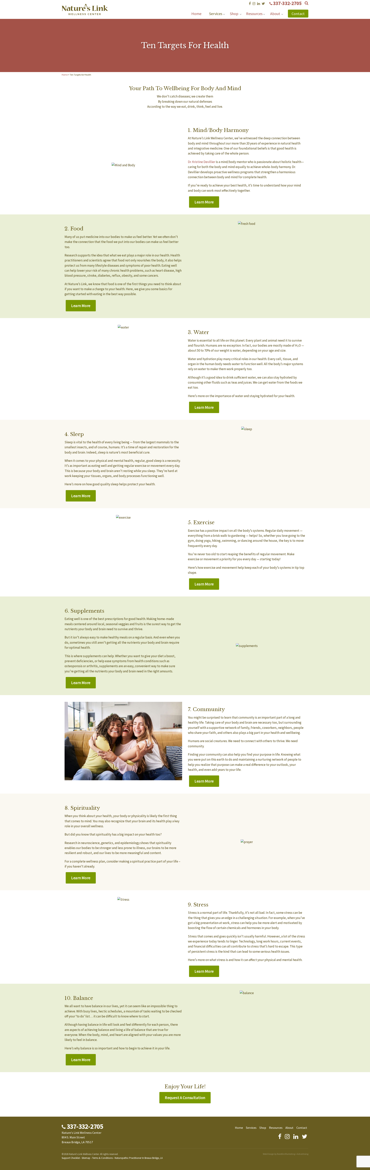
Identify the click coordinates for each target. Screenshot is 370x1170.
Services (215, 13)
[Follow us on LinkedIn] (258, 3)
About (275, 13)
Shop (234, 13)
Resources (254, 13)
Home (196, 13)
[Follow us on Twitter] (263, 3)
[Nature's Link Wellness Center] (85, 12)
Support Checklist (71, 1158)
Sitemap (86, 1158)
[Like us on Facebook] (250, 3)
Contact (298, 13)
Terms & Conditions (102, 1158)
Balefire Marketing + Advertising (292, 1153)
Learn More (204, 202)
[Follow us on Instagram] (253, 3)
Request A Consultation (185, 1097)
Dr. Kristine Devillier (201, 162)
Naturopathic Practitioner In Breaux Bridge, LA (139, 1158)
